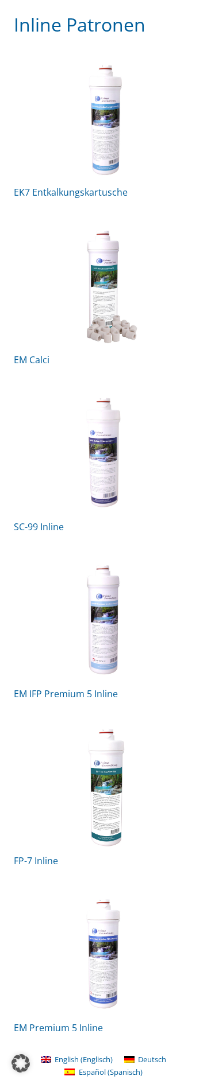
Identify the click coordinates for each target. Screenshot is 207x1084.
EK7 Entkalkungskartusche (71, 192)
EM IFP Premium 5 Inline (66, 693)
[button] (20, 1063)
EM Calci (31, 359)
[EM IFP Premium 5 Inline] (103, 619)
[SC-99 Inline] (103, 452)
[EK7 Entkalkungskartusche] (103, 118)
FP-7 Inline (36, 860)
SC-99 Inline (39, 526)
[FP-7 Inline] (103, 786)
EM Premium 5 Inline (58, 1027)
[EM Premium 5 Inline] (103, 953)
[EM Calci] (103, 285)
